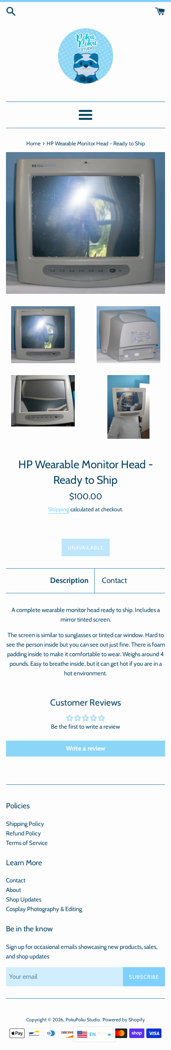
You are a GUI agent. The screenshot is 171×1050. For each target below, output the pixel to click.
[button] (94, 1034)
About (13, 890)
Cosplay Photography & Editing (44, 909)
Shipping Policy (25, 823)
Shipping (58, 509)
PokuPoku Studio (83, 1020)
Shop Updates (23, 899)
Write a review (85, 748)
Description (69, 580)
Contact (114, 580)
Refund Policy (23, 833)
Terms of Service (27, 843)
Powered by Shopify (124, 1020)
